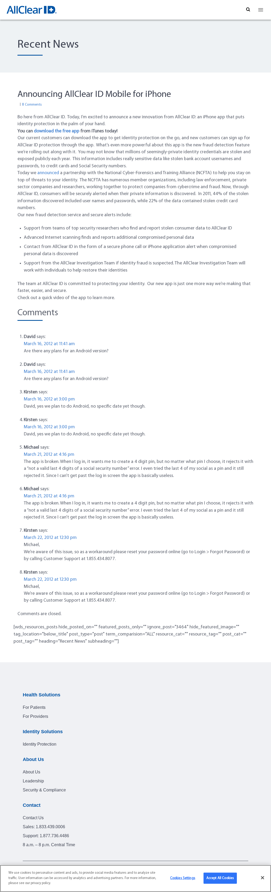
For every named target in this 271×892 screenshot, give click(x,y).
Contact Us (33, 818)
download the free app (56, 131)
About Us (31, 772)
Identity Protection (39, 744)
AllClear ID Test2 (32, 9)
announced (48, 173)
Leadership (33, 781)
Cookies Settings (182, 878)
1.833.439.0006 (50, 827)
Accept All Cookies (220, 878)
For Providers (35, 716)
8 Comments (32, 105)
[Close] (262, 878)
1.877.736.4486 (54, 836)
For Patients (34, 707)
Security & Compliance (44, 790)
